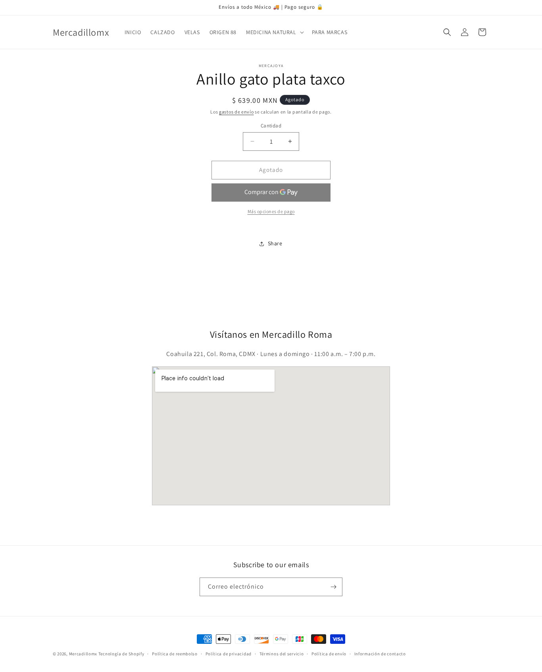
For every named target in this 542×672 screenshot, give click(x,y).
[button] (274, 32)
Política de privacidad (229, 654)
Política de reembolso (175, 654)
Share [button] (275, 243)
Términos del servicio (281, 654)
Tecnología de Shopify (121, 654)
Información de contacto (380, 654)
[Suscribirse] (333, 587)
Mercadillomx (83, 654)
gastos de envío (236, 112)
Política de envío (328, 654)
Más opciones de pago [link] (271, 211)
